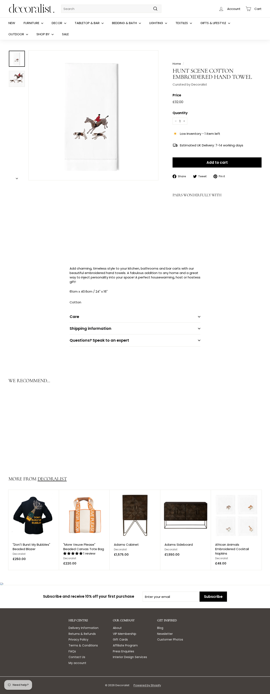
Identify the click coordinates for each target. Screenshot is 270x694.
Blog (160, 628)
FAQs (72, 651)
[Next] (16, 177)
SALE (65, 34)
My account (77, 663)
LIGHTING (156, 23)
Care (74, 316)
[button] (73, 553)
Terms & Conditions (83, 645)
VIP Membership (124, 634)
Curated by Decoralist (190, 84)
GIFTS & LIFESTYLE (213, 23)
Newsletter (165, 634)
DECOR (57, 23)
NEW (11, 23)
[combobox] (111, 9)
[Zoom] (93, 115)
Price (177, 95)
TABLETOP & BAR (87, 23)
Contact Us (77, 657)
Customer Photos (170, 639)
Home (177, 63)
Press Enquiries (123, 651)
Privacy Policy (78, 639)
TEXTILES (182, 23)
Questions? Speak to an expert (99, 340)
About (117, 628)
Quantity (180, 113)
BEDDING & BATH (125, 23)
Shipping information (90, 328)
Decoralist (52, 479)
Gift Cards (120, 639)
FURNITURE (32, 23)
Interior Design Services (130, 657)
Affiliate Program (125, 645)
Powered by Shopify (147, 685)
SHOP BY (43, 34)
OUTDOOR (16, 34)
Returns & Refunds (82, 634)
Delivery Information (84, 628)
